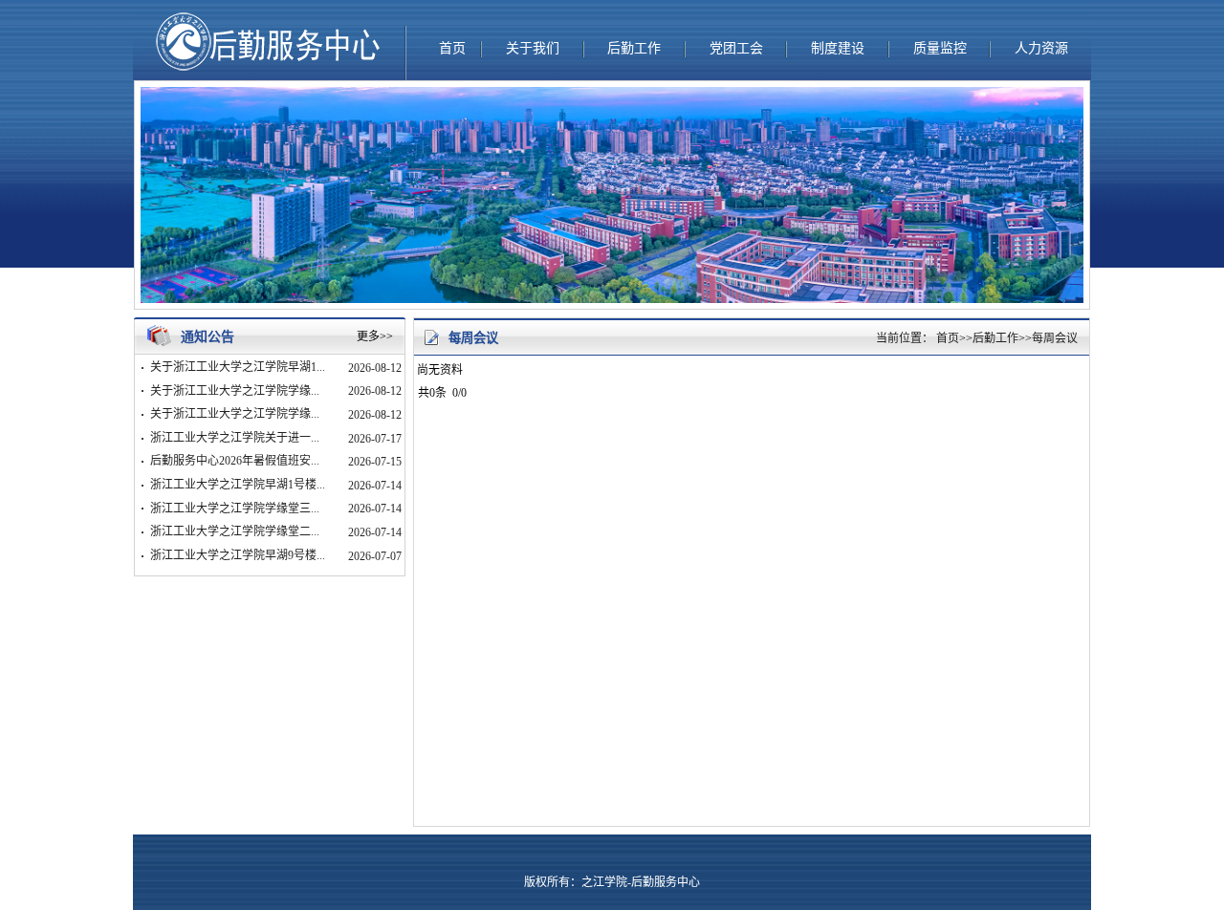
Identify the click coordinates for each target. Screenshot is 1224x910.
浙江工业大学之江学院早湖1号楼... (237, 484)
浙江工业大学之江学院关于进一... (234, 437)
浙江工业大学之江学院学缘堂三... (234, 508)
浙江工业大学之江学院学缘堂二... (234, 531)
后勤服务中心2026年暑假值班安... (234, 460)
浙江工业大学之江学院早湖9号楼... (237, 555)
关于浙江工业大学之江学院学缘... (234, 391)
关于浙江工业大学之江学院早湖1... (237, 367)
